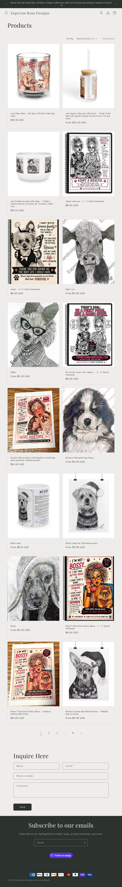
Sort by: (70, 39)
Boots (13, 626)
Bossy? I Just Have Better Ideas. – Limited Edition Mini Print (30, 712)
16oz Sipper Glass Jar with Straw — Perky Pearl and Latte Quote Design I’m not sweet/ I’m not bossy (88, 116)
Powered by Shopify (42, 880)
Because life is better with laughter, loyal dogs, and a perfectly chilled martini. (33, 458)
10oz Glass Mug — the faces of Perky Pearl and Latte (33, 114)
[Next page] (81, 733)
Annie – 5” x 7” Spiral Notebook (25, 289)
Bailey (14, 372)
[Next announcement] (116, 4)
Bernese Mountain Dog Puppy (80, 457)
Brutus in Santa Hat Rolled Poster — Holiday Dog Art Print (87, 712)
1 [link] (40, 733)
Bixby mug (16, 543)
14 (73, 733)
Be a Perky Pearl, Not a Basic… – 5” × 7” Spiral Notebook (87, 373)
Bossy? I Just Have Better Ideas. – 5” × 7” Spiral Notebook (88, 627)
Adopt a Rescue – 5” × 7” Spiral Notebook (85, 201)
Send (22, 807)
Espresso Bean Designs (24, 880)
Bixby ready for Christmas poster (82, 543)
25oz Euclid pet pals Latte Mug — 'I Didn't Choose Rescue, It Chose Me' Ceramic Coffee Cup (32, 203)
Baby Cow (70, 289)
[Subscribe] (84, 842)
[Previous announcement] (6, 4)
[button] (6, 13)
